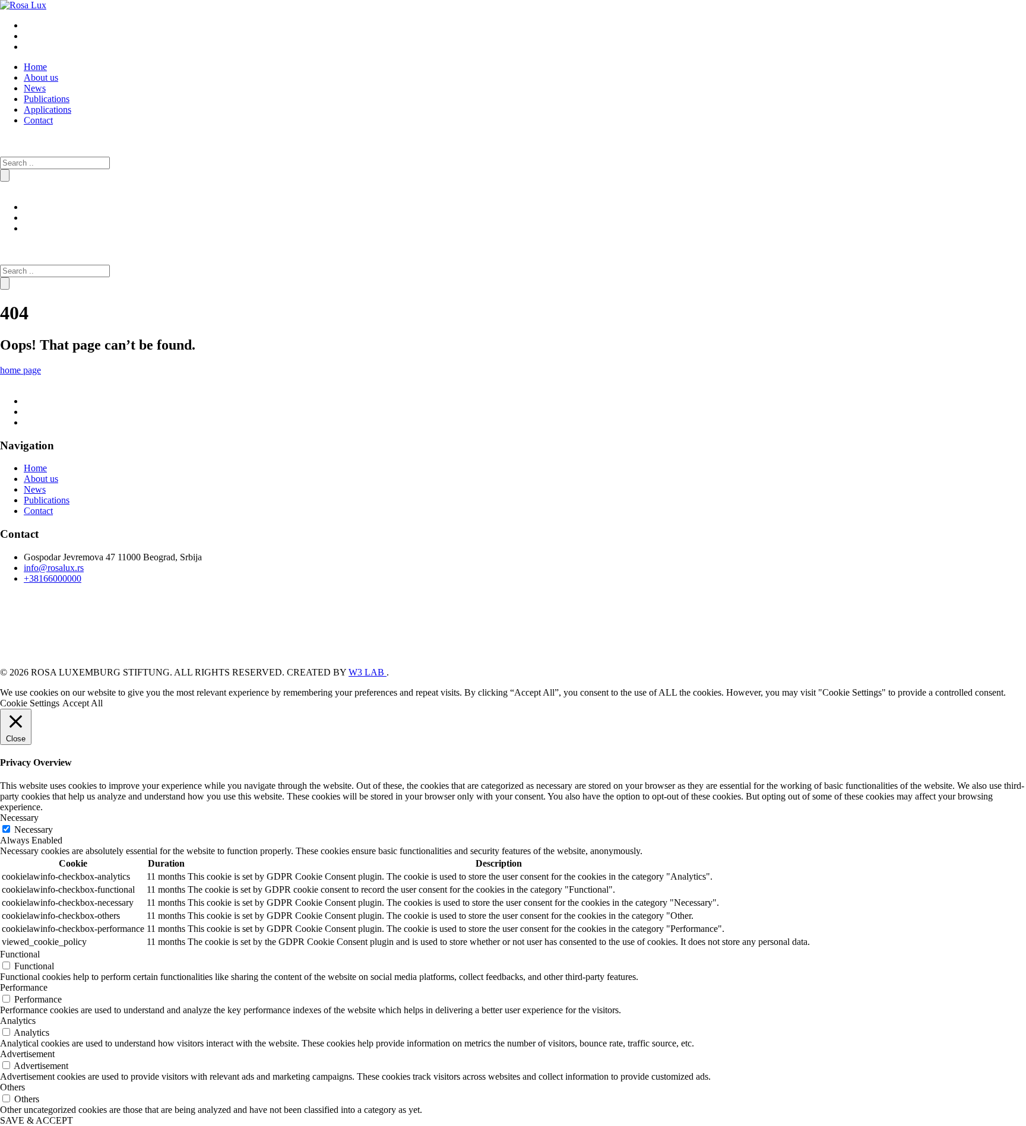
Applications (47, 109)
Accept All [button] (82, 703)
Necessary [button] (19, 818)
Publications (46, 99)
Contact (38, 120)
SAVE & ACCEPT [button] (36, 1120)
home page (20, 370)
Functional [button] (20, 954)
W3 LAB (368, 672)
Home (35, 67)
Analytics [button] (18, 1021)
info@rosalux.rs (54, 568)
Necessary (33, 829)
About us (41, 77)
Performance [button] (24, 987)
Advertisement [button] (27, 1054)
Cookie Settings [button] (29, 703)
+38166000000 (52, 578)
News (35, 88)
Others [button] (12, 1087)
